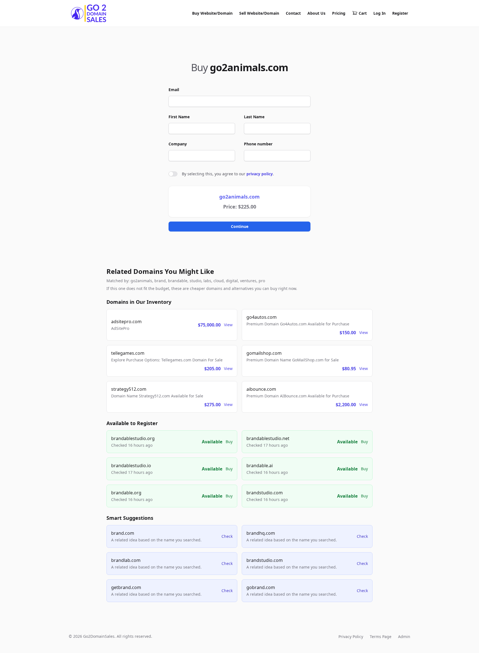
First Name (179, 116)
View (228, 324)
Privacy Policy (350, 636)
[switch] (173, 173)
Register (400, 13)
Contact (293, 13)
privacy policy (259, 173)
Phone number (258, 143)
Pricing (338, 13)
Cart (363, 13)
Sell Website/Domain (259, 13)
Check (227, 536)
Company (178, 143)
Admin (404, 636)
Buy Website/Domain (212, 13)
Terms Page (380, 636)
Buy (229, 441)
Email (174, 89)
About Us (316, 13)
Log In (379, 13)
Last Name (254, 116)
